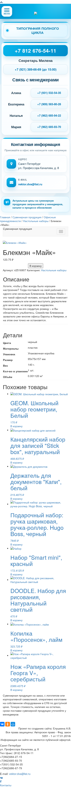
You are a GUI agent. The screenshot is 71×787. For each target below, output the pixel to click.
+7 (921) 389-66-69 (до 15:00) (35, 69)
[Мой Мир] (13, 724)
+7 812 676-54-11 (35, 50)
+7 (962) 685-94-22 (49, 115)
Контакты (5, 785)
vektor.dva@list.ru (30, 184)
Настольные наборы (53, 270)
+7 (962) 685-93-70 (49, 127)
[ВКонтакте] (2, 724)
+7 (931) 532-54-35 (49, 93)
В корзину (36, 266)
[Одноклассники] (7, 724)
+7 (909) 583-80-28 (49, 104)
